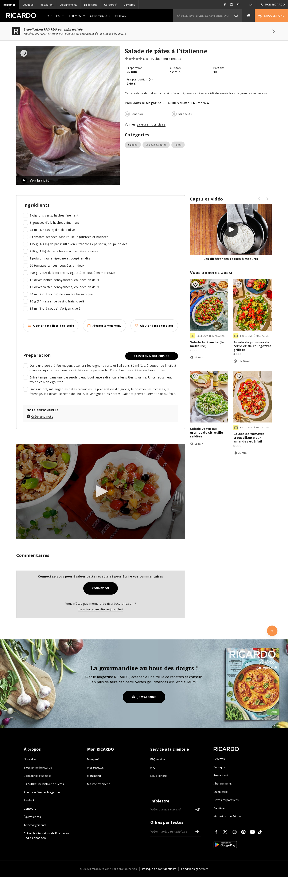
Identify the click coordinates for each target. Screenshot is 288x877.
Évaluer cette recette (166, 59)
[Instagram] (235, 831)
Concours (30, 808)
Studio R (29, 800)
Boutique (28, 5)
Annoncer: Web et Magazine (42, 792)
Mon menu (94, 776)
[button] (236, 15)
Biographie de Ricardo (38, 767)
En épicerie (90, 5)
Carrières (129, 5)
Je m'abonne (147, 697)
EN (251, 5)
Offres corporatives (226, 800)
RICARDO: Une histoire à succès (44, 784)
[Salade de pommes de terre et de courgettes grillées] (252, 305)
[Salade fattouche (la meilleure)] (209, 305)
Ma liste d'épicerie (98, 784)
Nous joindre (158, 776)
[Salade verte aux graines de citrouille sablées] (209, 396)
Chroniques (100, 16)
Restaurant (46, 5)
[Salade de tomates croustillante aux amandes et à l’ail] (252, 396)
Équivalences (32, 817)
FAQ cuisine (157, 759)
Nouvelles (30, 759)
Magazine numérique (227, 816)
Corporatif (110, 5)
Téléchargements (35, 825)
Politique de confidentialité (159, 869)
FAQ (152, 767)
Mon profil (93, 759)
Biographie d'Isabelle (37, 776)
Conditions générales (195, 869)
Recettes (9, 5)
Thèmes (75, 16)
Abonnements (68, 5)
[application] (100, 491)
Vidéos (120, 16)
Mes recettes (95, 767)
